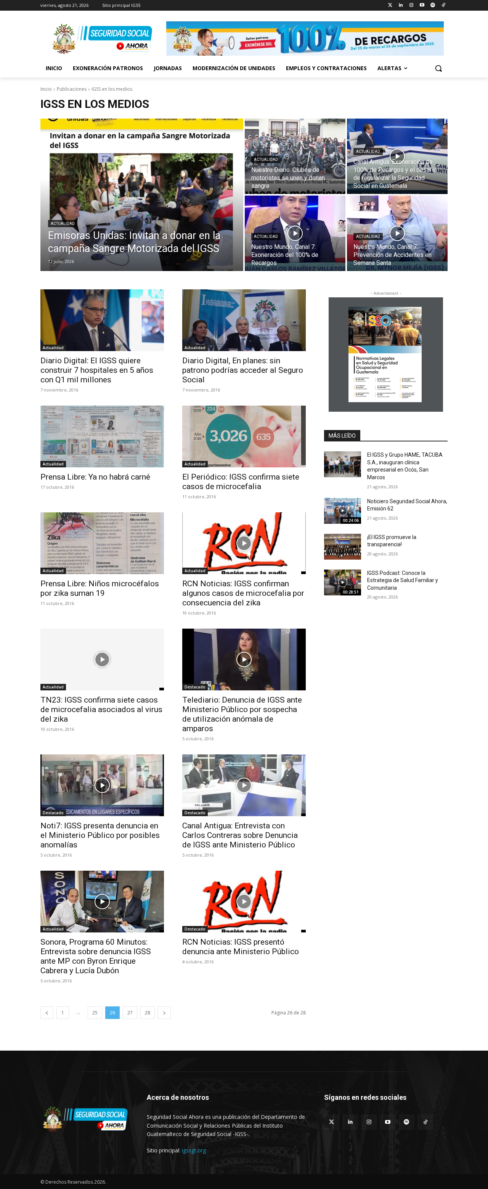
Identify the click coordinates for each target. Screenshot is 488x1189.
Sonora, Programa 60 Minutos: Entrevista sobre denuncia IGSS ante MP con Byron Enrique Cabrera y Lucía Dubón (95, 956)
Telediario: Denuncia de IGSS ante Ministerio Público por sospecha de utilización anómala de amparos (242, 714)
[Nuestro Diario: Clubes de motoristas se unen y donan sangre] (295, 156)
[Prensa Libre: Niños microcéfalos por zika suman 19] (102, 543)
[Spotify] (432, 5)
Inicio (46, 89)
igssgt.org (194, 1150)
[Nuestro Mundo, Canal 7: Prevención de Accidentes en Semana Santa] (397, 233)
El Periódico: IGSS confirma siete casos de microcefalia (240, 481)
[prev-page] (46, 1012)
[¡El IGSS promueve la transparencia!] (342, 547)
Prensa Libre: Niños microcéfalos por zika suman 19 (99, 588)
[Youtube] (422, 5)
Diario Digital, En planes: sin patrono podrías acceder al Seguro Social (242, 370)
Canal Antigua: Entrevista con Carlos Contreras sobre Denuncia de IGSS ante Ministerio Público (240, 835)
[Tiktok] (443, 5)
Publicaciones (72, 89)
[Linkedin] (400, 5)
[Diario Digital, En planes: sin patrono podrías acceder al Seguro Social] (244, 320)
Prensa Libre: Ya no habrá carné (95, 476)
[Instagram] (411, 5)
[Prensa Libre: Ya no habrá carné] (102, 436)
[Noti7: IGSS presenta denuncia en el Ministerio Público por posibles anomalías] (102, 785)
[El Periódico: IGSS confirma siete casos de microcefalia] (244, 436)
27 (130, 1012)
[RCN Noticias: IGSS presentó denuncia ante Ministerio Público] (244, 901)
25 (95, 1012)
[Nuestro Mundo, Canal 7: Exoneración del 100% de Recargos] (295, 233)
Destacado (195, 687)
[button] (438, 68)
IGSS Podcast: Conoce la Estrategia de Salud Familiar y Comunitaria (402, 580)
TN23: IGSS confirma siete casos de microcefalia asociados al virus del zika (101, 709)
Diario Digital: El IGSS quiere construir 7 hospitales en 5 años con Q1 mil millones (96, 370)
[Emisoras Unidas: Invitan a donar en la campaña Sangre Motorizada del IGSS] (141, 195)
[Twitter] (390, 5)
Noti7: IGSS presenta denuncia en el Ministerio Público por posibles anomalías (100, 835)
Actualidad (63, 223)
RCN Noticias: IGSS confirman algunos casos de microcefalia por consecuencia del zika (243, 593)
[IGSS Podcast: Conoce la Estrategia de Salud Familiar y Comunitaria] (342, 582)
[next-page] (164, 1012)
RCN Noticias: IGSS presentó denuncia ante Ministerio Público (240, 946)
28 (147, 1012)
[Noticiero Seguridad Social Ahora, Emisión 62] (342, 511)
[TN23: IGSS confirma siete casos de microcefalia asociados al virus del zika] (102, 659)
